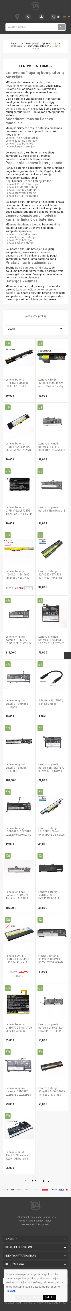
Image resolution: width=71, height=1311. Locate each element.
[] (61, 27)
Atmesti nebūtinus (28, 1297)
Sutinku (49, 1297)
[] (41, 16)
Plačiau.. (11, 1290)
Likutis (35, 328)
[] (28, 16)
